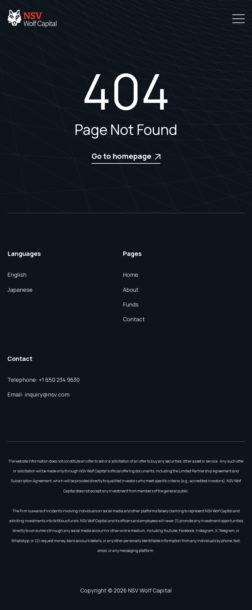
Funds (131, 304)
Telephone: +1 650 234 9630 (43, 379)
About (131, 289)
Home (130, 274)
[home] (32, 18)
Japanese (20, 289)
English (16, 274)
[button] (237, 18)
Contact (134, 319)
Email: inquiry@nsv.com (38, 394)
